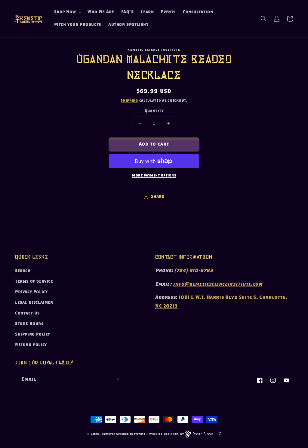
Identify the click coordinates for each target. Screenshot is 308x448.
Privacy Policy (31, 292)
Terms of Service (34, 282)
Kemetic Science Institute (124, 434)
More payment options (154, 175)
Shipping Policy (32, 334)
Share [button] (157, 197)
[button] (67, 12)
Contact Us (27, 313)
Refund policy (31, 345)
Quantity (154, 111)
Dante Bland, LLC (206, 434)
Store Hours (29, 324)
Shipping (129, 100)
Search (23, 271)
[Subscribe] (116, 380)
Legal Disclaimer (34, 303)
